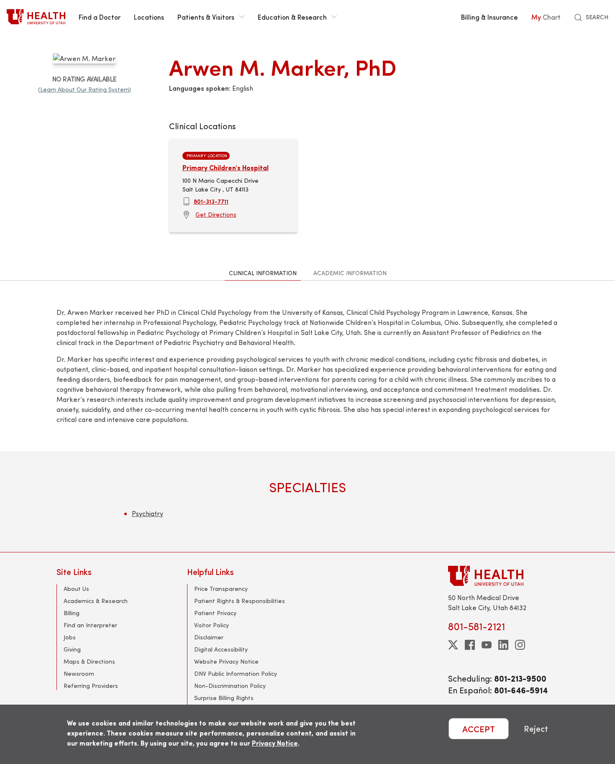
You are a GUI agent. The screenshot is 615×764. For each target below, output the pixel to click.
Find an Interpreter (90, 625)
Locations (149, 16)
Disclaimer (208, 637)
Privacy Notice (275, 743)
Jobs (70, 637)
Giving (72, 649)
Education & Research (292, 16)
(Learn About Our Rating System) (84, 89)
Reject (536, 728)
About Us (76, 589)
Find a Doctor (99, 16)
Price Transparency (221, 589)
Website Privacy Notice (226, 661)
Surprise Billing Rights (224, 698)
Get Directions (215, 214)
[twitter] (453, 645)
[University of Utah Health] (36, 16)
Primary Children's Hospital (225, 167)
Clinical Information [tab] (263, 273)
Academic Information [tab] (350, 273)
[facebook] (470, 645)
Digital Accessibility (221, 649)
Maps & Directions (89, 661)
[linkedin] (503, 645)
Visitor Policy (211, 625)
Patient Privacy (215, 613)
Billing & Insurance (489, 16)
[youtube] (487, 645)
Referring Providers (91, 686)
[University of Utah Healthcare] (503, 575)
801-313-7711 (211, 201)
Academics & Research (96, 601)
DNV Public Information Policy (235, 673)
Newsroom (79, 673)
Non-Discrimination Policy (230, 686)
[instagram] (520, 645)
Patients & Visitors (205, 16)
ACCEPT (478, 728)
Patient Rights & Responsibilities (239, 601)
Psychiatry (147, 513)
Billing (71, 613)
